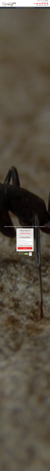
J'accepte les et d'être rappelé (25, 245)
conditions (25, 245)
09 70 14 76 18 (41, 4)
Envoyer (25, 248)
